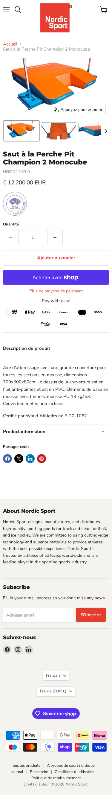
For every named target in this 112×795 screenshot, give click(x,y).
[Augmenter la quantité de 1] (55, 237)
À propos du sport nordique (71, 765)
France (53, 691)
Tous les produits (25, 765)
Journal (17, 771)
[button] (21, 131)
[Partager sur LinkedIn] (30, 458)
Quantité (11, 224)
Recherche (39, 771)
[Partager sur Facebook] (7, 458)
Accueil (10, 44)
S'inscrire (91, 614)
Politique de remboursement (56, 778)
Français (53, 675)
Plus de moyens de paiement (56, 291)
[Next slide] (106, 131)
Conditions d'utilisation (74, 771)
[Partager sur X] (18, 458)
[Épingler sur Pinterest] (41, 458)
